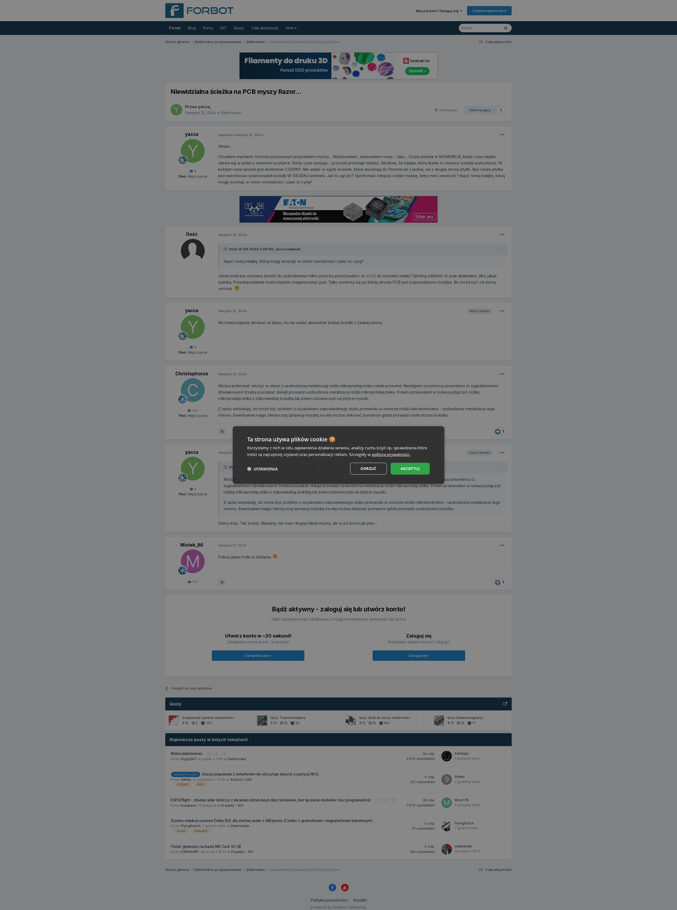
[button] (262, 469)
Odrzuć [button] (368, 468)
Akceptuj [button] (410, 468)
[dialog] (338, 455)
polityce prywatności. (391, 454)
